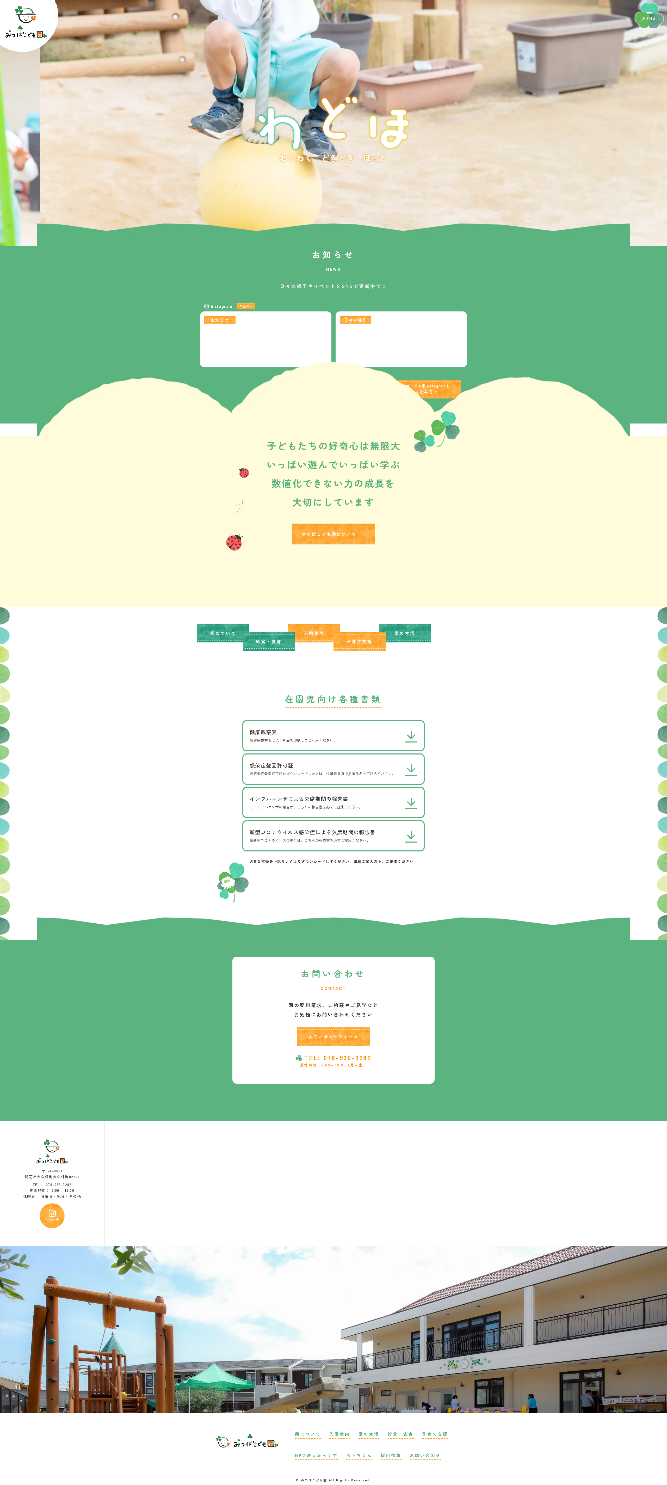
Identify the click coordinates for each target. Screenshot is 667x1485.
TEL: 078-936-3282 (337, 1057)
